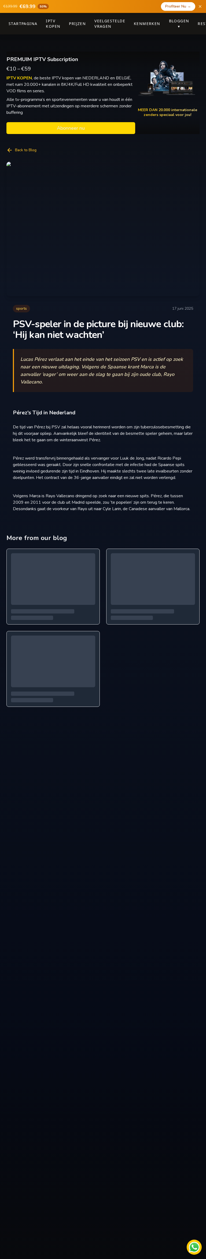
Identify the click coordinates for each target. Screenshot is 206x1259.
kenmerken (147, 23)
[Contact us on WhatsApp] (194, 1247)
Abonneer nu (71, 128)
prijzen (77, 23)
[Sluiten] (200, 6)
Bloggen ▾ (179, 23)
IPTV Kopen (53, 23)
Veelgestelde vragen (109, 23)
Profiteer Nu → (178, 6)
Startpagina (23, 23)
